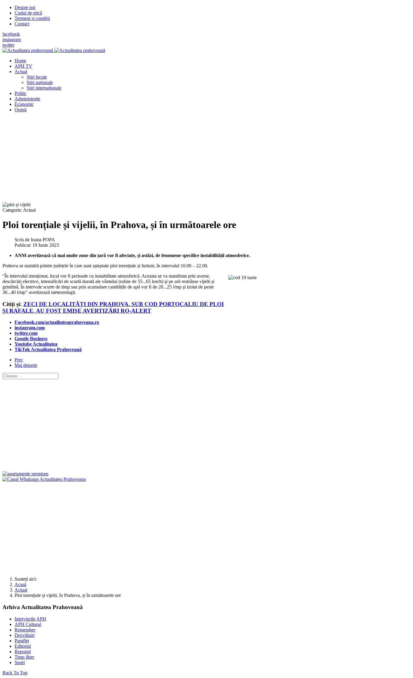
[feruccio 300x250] (25, 473)
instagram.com (30, 327)
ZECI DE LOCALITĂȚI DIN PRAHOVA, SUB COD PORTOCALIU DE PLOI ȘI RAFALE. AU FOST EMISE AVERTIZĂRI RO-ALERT (113, 307)
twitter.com (26, 333)
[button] (21, 71)
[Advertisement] (183, 159)
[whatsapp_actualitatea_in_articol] (44, 479)
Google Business (31, 338)
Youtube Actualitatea (36, 344)
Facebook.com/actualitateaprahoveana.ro (57, 322)
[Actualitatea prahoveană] (53, 50)
